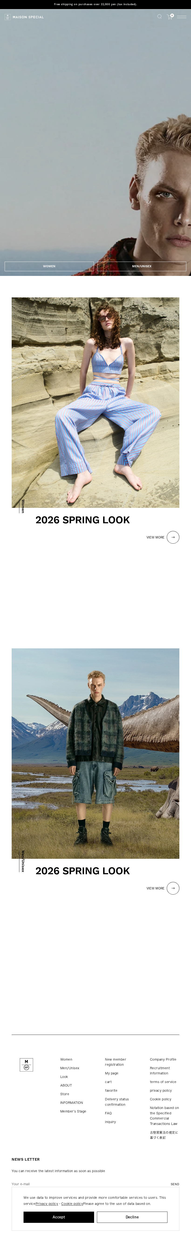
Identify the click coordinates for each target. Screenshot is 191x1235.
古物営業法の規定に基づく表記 (164, 1135)
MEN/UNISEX (141, 266)
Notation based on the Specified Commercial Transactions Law (164, 1115)
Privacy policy (47, 1203)
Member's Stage (73, 1111)
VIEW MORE (155, 537)
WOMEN (49, 266)
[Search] (159, 17)
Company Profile (163, 1059)
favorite (111, 1090)
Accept (59, 1217)
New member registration (115, 1062)
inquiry (110, 1121)
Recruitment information (160, 1071)
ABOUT (66, 1085)
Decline (132, 1217)
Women (66, 1059)
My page (112, 1073)
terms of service (163, 1081)
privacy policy (161, 1090)
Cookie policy (160, 1099)
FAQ (108, 1113)
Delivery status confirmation (117, 1102)
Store (64, 1094)
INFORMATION (71, 1102)
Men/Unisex (69, 1068)
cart (108, 1081)
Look (64, 1076)
